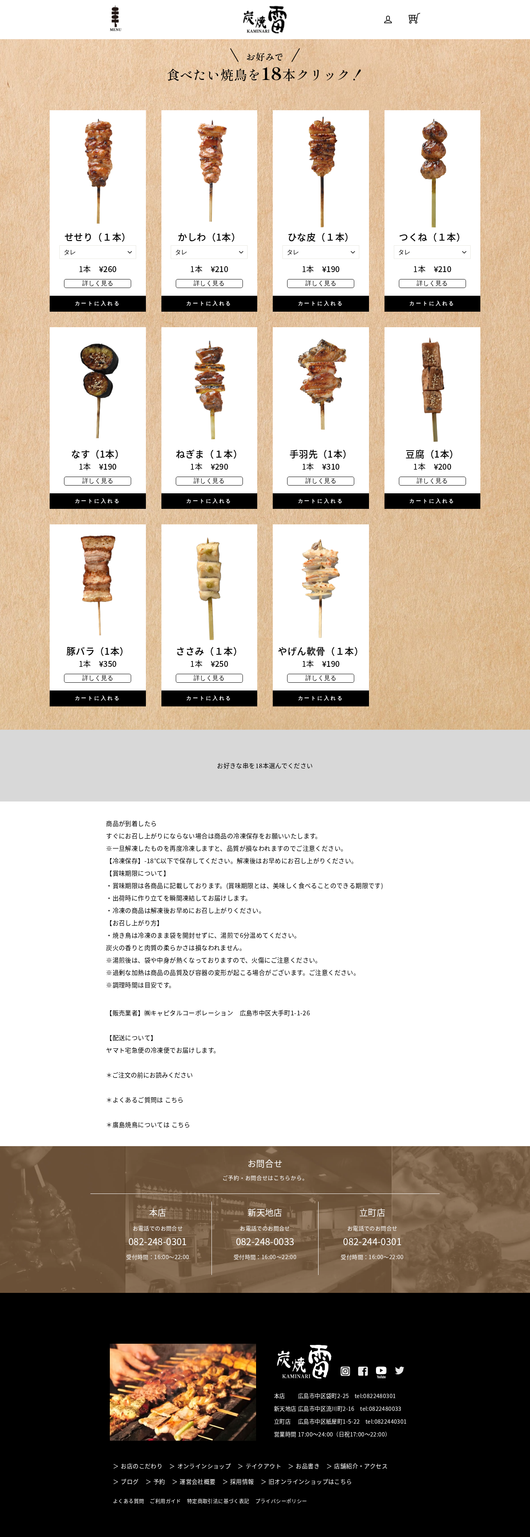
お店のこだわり (142, 1466)
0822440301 (390, 1421)
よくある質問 (128, 1500)
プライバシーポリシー (281, 1500)
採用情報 (242, 1481)
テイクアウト (263, 1466)
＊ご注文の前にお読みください (149, 1074)
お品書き (308, 1466)
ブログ (130, 1481)
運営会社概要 (197, 1481)
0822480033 (385, 1408)
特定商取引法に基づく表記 (218, 1500)
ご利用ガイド (165, 1500)
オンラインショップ (204, 1466)
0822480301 (379, 1395)
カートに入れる (98, 303)
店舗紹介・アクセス (361, 1466)
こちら (174, 1099)
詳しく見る (97, 283)
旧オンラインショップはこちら (310, 1481)
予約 (159, 1481)
